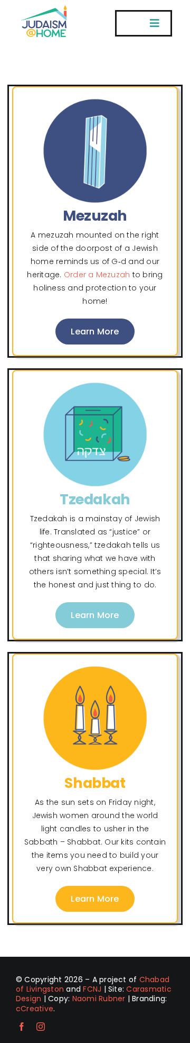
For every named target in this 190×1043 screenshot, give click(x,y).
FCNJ (92, 989)
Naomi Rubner (99, 998)
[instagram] (40, 1026)
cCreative (34, 1008)
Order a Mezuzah (97, 274)
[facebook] (21, 1026)
